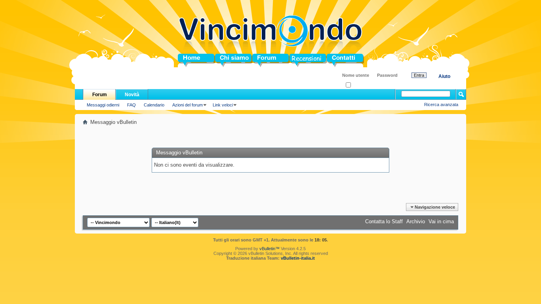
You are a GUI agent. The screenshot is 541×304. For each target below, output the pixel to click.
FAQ (131, 105)
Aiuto (444, 76)
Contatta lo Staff (384, 221)
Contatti (336, 60)
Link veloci (223, 105)
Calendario (154, 105)
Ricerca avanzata (441, 104)
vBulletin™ (269, 248)
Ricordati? (360, 85)
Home (185, 60)
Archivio (415, 221)
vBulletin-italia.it (298, 258)
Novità (132, 94)
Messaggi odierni (103, 105)
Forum (260, 60)
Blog (295, 60)
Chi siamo (227, 60)
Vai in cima (441, 221)
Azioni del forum (187, 105)
